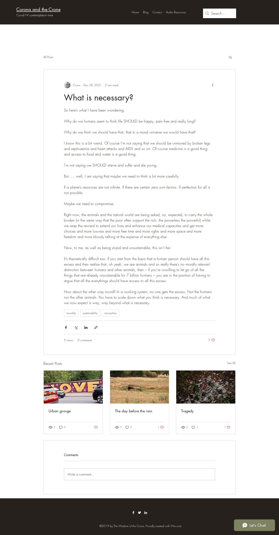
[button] (230, 57)
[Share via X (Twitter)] (76, 327)
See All (231, 363)
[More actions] (212, 85)
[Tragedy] (205, 387)
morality (71, 313)
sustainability (90, 313)
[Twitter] (139, 513)
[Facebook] (133, 513)
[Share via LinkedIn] (86, 327)
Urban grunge (60, 410)
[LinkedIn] (146, 513)
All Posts (48, 57)
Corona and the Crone (38, 9)
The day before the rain (133, 410)
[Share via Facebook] (66, 327)
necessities (110, 313)
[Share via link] (96, 327)
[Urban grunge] (73, 387)
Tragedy (187, 410)
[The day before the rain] (139, 387)
